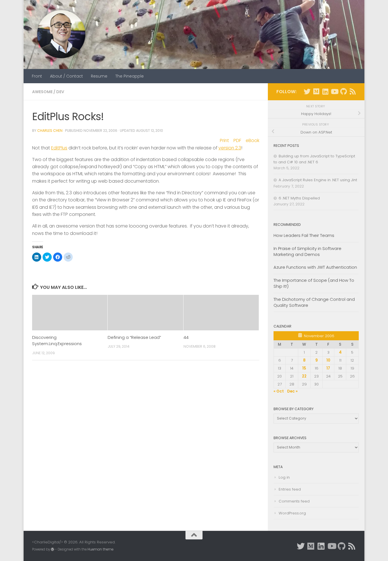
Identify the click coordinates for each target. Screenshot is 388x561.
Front (37, 76)
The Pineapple (129, 76)
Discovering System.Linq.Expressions (57, 340)
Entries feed (290, 489)
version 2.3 (229, 148)
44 (186, 337)
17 (328, 368)
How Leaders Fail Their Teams (304, 235)
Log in (284, 477)
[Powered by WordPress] (52, 549)
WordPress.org (292, 513)
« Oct (279, 391)
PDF (237, 140)
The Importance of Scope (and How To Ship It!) (314, 283)
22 (304, 376)
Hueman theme (100, 549)
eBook (252, 140)
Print (224, 140)
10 (328, 360)
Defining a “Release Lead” (134, 337)
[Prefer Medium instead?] (316, 91)
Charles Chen (49, 130)
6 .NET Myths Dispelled (299, 198)
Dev (60, 92)
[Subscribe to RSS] (352, 91)
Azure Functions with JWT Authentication (315, 267)
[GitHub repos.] (343, 91)
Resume (99, 76)
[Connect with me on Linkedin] (325, 91)
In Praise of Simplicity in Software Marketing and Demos (307, 251)
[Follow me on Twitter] (307, 91)
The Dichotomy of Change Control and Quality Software (314, 302)
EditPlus (59, 148)
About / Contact (66, 76)
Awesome (42, 92)
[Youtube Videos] (334, 91)
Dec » (292, 391)
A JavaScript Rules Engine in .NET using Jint (318, 180)
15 (304, 368)
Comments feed (294, 501)
